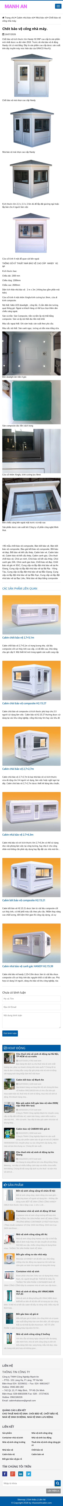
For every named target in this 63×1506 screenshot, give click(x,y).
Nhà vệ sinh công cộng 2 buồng (33, 1334)
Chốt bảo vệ (7, 39)
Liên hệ (42, 1499)
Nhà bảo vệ (7, 152)
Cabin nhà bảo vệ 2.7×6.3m (17, 834)
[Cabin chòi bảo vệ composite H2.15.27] (31, 680)
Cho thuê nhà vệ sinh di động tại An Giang (35, 1153)
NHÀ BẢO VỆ (30, 263)
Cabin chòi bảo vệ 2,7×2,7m (18, 769)
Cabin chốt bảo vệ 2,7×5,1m (18, 637)
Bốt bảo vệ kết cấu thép (21, 552)
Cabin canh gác (40, 555)
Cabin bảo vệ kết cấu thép (18, 555)
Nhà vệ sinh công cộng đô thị (31, 1234)
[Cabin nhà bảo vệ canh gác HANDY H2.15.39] (31, 943)
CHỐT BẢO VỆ (51, 1413)
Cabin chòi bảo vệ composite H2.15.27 (24, 703)
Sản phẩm (7, 1433)
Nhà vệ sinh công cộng (41, 1433)
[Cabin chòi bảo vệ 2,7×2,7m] (31, 746)
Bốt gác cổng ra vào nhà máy (31, 1254)
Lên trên (52, 1490)
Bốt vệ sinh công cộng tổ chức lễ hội (35, 1191)
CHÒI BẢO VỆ (36, 1413)
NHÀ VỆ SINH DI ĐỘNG (14, 1416)
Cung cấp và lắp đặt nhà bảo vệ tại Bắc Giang (29, 572)
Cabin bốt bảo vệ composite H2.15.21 (23, 900)
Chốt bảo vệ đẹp (44, 562)
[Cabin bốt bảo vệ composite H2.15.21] (31, 877)
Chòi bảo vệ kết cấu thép (40, 559)
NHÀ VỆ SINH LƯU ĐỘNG (40, 1416)
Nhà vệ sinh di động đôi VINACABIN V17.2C (35, 1292)
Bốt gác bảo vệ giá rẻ (27, 1314)
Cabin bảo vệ (8, 1454)
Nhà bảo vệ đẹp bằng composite (42, 578)
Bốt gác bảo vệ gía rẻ (12, 1459)
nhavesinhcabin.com (42, 1503)
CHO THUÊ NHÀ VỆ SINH (15, 1413)
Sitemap (21, 1499)
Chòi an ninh (21, 559)
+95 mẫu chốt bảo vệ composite (17, 546)
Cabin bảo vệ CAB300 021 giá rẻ (33, 1129)
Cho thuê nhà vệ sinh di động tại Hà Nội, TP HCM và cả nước (37, 1055)
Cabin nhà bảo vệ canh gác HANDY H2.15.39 (27, 966)
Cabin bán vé (40, 552)
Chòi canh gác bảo (26, 562)
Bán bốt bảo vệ (42, 546)
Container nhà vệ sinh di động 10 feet (36, 1211)
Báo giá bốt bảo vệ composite (35, 549)
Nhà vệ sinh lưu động (41, 1437)
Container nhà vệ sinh (27, 1271)
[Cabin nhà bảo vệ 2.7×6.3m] (31, 811)
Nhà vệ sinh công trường (13, 1442)
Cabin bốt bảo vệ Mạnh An (30, 1079)
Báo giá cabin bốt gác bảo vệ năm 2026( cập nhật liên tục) (37, 1104)
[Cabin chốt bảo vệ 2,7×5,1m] (31, 614)
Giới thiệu (32, 1499)
